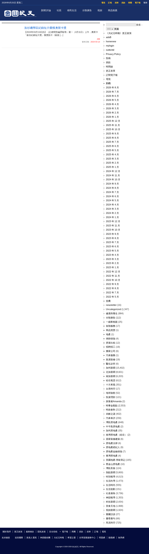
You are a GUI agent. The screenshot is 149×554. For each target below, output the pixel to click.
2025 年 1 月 (112, 167)
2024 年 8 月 (112, 188)
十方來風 (110, 384)
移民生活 (72, 10)
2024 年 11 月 (113, 175)
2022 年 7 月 (112, 292)
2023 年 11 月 (113, 225)
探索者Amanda (114, 401)
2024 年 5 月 (112, 200)
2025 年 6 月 (112, 146)
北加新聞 (110, 372)
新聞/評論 (46, 10)
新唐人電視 (31, 537)
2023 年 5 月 (112, 250)
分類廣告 (87, 10)
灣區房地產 (112, 422)
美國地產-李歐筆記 (115, 460)
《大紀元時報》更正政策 (119, 33)
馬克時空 (110, 522)
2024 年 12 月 (113, 171)
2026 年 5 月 (112, 100)
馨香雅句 (110, 518)
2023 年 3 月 (112, 259)
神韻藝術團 (45, 537)
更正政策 (18, 531)
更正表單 (110, 71)
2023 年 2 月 (112, 263)
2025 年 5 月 (112, 150)
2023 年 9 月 (112, 234)
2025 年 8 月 (112, 138)
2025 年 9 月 (112, 133)
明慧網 (102, 537)
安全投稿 (53, 531)
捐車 (117, 3)
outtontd (110, 50)
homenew (111, 41)
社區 (59, 10)
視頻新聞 (110, 510)
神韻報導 (110, 497)
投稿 (108, 58)
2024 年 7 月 (112, 192)
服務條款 (30, 531)
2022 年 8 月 (112, 288)
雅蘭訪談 (110, 514)
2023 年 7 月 (112, 242)
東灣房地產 (112, 455)
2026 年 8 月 (112, 87)
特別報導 (110, 476)
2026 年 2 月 (112, 112)
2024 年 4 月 (112, 204)
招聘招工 (110, 347)
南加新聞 (110, 376)
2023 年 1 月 (112, 267)
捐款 (123, 3)
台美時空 (110, 388)
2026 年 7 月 (112, 92)
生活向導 (110, 481)
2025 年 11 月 (113, 125)
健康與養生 (112, 313)
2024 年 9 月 (112, 183)
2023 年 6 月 (112, 246)
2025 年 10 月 (113, 129)
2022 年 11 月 (113, 276)
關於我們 (7, 531)
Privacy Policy (113, 54)
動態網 (112, 537)
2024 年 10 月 (113, 179)
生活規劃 (110, 489)
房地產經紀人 (113, 447)
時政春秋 (110, 409)
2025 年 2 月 (112, 163)
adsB (108, 37)
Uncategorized (113, 309)
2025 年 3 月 (112, 158)
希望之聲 (72, 537)
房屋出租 (110, 343)
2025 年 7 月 (112, 142)
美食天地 (110, 506)
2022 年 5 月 (112, 297)
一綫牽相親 (112, 322)
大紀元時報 (59, 537)
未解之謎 (110, 414)
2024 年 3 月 (112, 209)
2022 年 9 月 (112, 284)
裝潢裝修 (110, 359)
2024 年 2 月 (112, 213)
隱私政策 (42, 531)
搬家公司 (110, 351)
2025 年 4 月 (112, 154)
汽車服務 (110, 355)
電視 (103, 3)
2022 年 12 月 (113, 271)
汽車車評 (110, 418)
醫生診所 (110, 364)
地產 (108, 334)
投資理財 (110, 397)
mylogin (110, 45)
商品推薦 (112, 10)
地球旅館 (110, 393)
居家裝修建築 (113, 439)
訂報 (110, 3)
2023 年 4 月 (112, 255)
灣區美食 (110, 468)
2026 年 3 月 (112, 108)
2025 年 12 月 (113, 121)
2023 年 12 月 (113, 221)
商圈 (130, 3)
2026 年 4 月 (112, 104)
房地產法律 (112, 443)
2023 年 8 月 (112, 238)
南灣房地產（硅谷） (116, 435)
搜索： (139, 25)
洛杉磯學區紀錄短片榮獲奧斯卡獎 (45, 27)
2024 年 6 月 (112, 196)
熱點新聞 (110, 472)
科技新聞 (110, 502)
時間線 (109, 66)
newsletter (111, 305)
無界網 (121, 537)
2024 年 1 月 (112, 217)
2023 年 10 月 (113, 230)
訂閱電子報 (112, 75)
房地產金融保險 (114, 451)
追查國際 (19, 537)
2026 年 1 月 (112, 117)
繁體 (145, 3)
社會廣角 (110, 493)
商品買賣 (110, 330)
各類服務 (110, 326)
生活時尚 (110, 485)
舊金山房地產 (113, 464)
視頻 (99, 10)
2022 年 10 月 (113, 280)
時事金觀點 (112, 405)
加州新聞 (110, 368)
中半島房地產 (113, 426)
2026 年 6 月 (112, 96)
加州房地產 (112, 430)
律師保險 (110, 338)
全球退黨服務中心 (87, 537)
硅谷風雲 (110, 380)
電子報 (138, 3)
